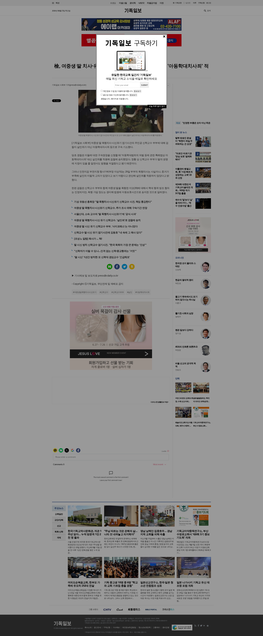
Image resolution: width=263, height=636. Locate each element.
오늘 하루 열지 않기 (157, 106)
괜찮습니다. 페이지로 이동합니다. (114, 98)
